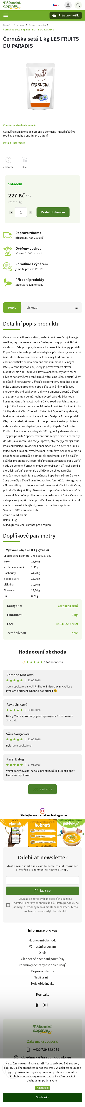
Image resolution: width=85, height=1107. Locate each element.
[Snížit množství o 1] (11, 212)
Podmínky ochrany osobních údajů (42, 965)
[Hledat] (78, 5)
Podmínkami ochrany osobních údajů (33, 1076)
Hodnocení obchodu (43, 652)
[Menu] (6, 15)
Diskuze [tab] (32, 307)
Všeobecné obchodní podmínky (42, 959)
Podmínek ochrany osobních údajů (33, 903)
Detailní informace (14, 143)
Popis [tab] (12, 307)
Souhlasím (42, 1097)
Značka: (19, 125)
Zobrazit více (42, 789)
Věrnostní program (42, 946)
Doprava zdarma (42, 971)
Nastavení (43, 1087)
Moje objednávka (42, 983)
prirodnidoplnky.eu (45, 1004)
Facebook (36, 1004)
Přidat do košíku (53, 212)
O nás (42, 953)
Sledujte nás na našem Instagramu (43, 815)
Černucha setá (68, 606)
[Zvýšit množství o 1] (30, 212)
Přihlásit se (42, 890)
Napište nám (42, 977)
